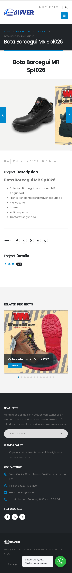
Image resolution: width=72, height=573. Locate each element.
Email (38, 240)
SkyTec (7, 554)
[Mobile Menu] (64, 15)
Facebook (17, 240)
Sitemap (12, 564)
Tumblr (45, 240)
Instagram (22, 517)
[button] (18, 377)
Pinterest (31, 240)
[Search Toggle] (66, 7)
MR (19, 264)
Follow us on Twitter (20, 457)
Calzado (51, 161)
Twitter (24, 240)
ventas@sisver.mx (28, 492)
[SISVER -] (19, 12)
